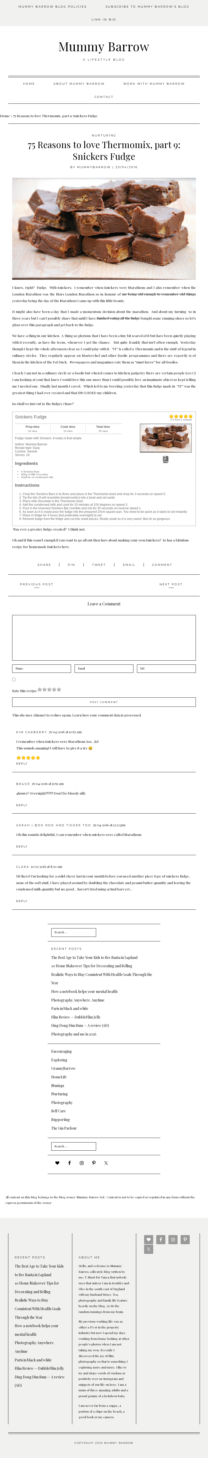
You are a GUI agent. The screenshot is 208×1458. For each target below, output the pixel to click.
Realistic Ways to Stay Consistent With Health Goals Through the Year (38, 1309)
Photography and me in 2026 (73, 1034)
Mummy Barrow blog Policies (53, 6)
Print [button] (165, 461)
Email (130, 565)
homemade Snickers (45, 546)
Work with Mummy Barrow (154, 83)
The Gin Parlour (64, 1128)
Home (29, 83)
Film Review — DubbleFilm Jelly (75, 1017)
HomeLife (59, 1077)
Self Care (58, 1111)
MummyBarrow (94, 167)
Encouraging (61, 1051)
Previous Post (37, 584)
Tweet (100, 565)
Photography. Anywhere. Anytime (78, 1000)
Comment (162, 565)
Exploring (59, 1060)
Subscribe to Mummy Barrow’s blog (147, 6)
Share (45, 565)
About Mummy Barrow (79, 83)
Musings (57, 1085)
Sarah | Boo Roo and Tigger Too (53, 825)
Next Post (171, 584)
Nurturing (104, 135)
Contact (104, 97)
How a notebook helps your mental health (84, 991)
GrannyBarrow (63, 1068)
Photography (62, 1102)
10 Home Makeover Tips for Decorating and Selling (92, 965)
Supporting (60, 1119)
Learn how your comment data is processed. (107, 715)
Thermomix (144, 348)
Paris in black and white (69, 1008)
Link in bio (104, 19)
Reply (22, 763)
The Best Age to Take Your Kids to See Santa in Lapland (94, 957)
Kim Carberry (31, 732)
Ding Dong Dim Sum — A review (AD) (80, 1025)
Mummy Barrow (104, 46)
